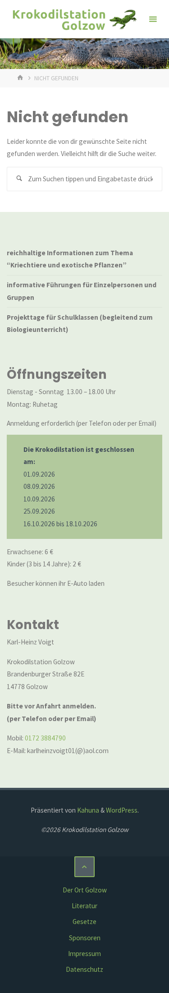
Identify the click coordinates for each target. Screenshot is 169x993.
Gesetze (84, 921)
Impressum (84, 953)
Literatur (84, 905)
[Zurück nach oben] (84, 866)
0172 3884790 (45, 738)
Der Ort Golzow (85, 890)
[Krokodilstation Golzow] (74, 19)
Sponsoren (84, 937)
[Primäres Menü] (153, 19)
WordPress (121, 810)
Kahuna (87, 810)
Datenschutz (84, 969)
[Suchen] (19, 179)
